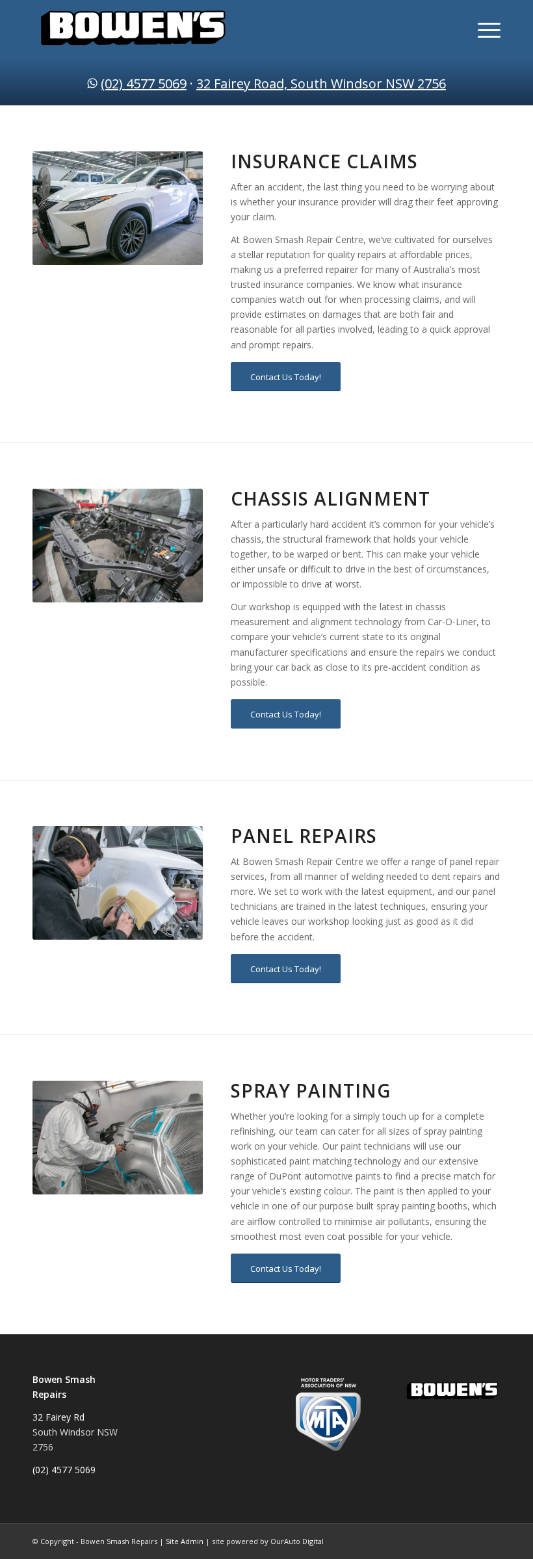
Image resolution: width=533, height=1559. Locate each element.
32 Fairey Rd (58, 1417)
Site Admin (184, 1541)
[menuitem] (482, 29)
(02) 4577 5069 (144, 83)
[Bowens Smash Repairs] (133, 29)
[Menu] (482, 29)
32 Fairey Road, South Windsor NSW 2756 (321, 83)
